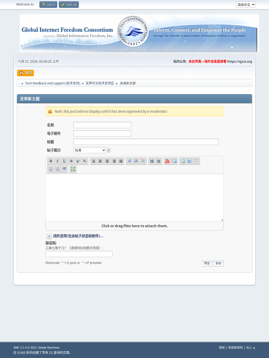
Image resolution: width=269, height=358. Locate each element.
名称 (50, 125)
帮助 (222, 347)
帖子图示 (54, 150)
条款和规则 (235, 347)
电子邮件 (54, 133)
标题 (50, 141)
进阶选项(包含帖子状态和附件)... (78, 236)
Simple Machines (49, 347)
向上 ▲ (251, 347)
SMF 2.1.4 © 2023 (25, 347)
